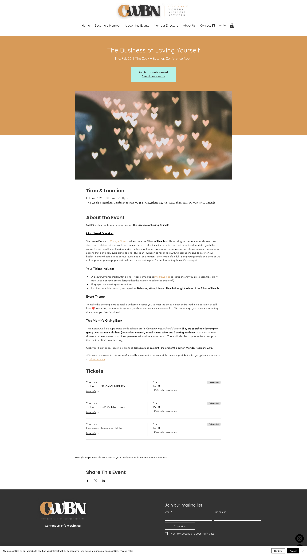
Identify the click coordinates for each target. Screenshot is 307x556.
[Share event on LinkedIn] (103, 481)
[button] (107, 25)
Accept (293, 550)
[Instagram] (299, 538)
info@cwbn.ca (71, 526)
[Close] (303, 550)
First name (220, 512)
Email (168, 512)
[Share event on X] (95, 481)
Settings (278, 550)
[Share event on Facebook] (87, 481)
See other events (153, 76)
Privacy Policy (126, 550)
